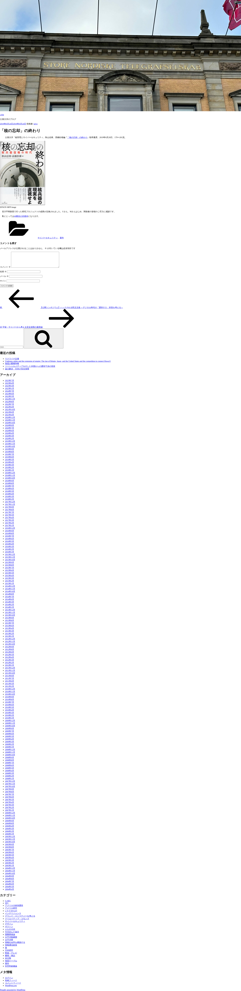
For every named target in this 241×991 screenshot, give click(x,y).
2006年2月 (9, 831)
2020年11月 (10, 420)
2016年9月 (9, 531)
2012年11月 (10, 641)
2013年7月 (9, 623)
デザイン (9, 924)
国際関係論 (10, 934)
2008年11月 (10, 752)
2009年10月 (10, 726)
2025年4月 (9, 383)
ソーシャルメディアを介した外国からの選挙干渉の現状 (30, 366)
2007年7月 (9, 794)
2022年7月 (9, 404)
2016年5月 (9, 541)
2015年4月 (9, 576)
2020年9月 (9, 425)
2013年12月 (10, 610)
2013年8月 (9, 620)
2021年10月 (10, 409)
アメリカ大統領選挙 (14, 905)
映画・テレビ (11, 953)
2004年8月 (9, 879)
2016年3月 (9, 547)
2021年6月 (9, 412)
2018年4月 (9, 494)
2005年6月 (9, 852)
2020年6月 (9, 431)
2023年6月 (9, 394)
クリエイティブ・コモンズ (17, 919)
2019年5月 (9, 460)
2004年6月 (9, 884)
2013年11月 (10, 612)
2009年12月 (10, 720)
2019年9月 (9, 449)
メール (4, 276)
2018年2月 (9, 499)
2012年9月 (9, 647)
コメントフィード (13, 983)
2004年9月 (9, 876)
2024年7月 (9, 391)
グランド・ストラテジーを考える (20, 916)
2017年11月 (10, 504)
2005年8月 (9, 847)
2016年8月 (9, 533)
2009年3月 (9, 742)
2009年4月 (9, 739)
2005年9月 (9, 844)
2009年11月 (10, 723)
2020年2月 (9, 438)
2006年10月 (10, 818)
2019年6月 (9, 457)
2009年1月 (9, 747)
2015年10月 (10, 560)
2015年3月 (9, 578)
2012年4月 (9, 657)
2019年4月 (9, 462)
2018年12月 (10, 473)
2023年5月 (9, 396)
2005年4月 (9, 858)
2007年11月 (10, 784)
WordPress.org (11, 985)
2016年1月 (9, 552)
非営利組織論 (11, 966)
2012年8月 (9, 649)
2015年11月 (10, 557)
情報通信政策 (11, 945)
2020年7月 (9, 428)
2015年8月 (9, 565)
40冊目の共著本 (21, 216)
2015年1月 (9, 583)
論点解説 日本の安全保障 (17, 369)
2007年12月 (10, 781)
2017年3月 (9, 520)
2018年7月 (9, 486)
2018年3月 (9, 496)
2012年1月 (9, 665)
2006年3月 (9, 829)
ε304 (2, 115)
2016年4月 (9, 544)
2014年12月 (10, 586)
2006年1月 (9, 834)
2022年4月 (9, 407)
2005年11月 (10, 839)
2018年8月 (9, 483)
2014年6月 (9, 599)
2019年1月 (9, 470)
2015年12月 (10, 554)
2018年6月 (9, 489)
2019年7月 (9, 454)
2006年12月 (10, 813)
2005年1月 (9, 865)
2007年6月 (9, 797)
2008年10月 (10, 755)
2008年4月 (9, 771)
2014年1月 (9, 607)
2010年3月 (9, 713)
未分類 (8, 958)
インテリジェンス (13, 913)
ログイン (9, 978)
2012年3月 (9, 660)
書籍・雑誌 (10, 955)
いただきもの (11, 911)
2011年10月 (10, 673)
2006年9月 (9, 821)
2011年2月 (9, 686)
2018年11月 (10, 475)
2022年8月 (9, 402)
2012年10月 (10, 644)
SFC (7, 903)
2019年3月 (9, 465)
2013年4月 (9, 628)
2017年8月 (9, 510)
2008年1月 (9, 778)
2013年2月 (9, 634)
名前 (3, 272)
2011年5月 (9, 684)
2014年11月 (10, 589)
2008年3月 (9, 773)
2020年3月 (9, 436)
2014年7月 (9, 597)
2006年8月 (9, 823)
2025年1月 (9, 388)
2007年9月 (9, 789)
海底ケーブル (11, 961)
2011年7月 (9, 678)
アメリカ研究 (11, 908)
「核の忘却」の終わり (77, 137)
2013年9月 (9, 618)
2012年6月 (9, 652)
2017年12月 (10, 502)
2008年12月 (10, 749)
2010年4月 (9, 710)
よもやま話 (10, 929)
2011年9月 (9, 676)
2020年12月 (10, 417)
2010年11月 (10, 691)
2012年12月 (10, 639)
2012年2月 (9, 663)
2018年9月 (9, 481)
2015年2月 (9, 581)
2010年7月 (9, 702)
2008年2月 (9, 776)
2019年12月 (10, 441)
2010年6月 (9, 705)
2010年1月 (9, 718)
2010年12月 (10, 689)
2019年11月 (10, 444)
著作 (62, 238)
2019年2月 (9, 467)
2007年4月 (9, 802)
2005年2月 (9, 863)
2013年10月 (10, 615)
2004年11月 (10, 871)
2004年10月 (10, 873)
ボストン (9, 926)
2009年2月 (9, 744)
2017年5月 (9, 515)
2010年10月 (10, 694)
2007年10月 (10, 786)
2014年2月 (9, 605)
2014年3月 (9, 602)
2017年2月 (9, 523)
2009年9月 (9, 728)
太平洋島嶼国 (11, 937)
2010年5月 (9, 707)
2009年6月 (9, 734)
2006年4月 (9, 826)
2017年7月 (9, 512)
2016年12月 (10, 528)
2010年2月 (9, 715)
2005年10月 (10, 842)
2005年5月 (9, 855)
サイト (3, 281)
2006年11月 (10, 815)
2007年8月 (9, 792)
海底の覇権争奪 (12, 364)
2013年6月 (9, 626)
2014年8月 (9, 594)
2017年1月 (9, 525)
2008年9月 (9, 757)
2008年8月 (9, 760)
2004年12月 (10, 868)
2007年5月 (9, 800)
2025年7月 (9, 380)
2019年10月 (10, 446)
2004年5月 (9, 887)
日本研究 (9, 950)
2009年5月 (9, 736)
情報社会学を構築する (15, 942)
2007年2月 (9, 807)
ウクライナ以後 (12, 359)
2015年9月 (9, 562)
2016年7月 (9, 536)
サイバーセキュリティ (48, 238)
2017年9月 (9, 507)
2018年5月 (9, 491)
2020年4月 (9, 433)
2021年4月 (9, 415)
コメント (5, 267)
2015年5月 (9, 573)
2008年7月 (9, 763)
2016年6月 (9, 539)
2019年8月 (9, 452)
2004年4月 (9, 889)
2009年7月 (9, 731)
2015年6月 (9, 570)
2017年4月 (9, 518)
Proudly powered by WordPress (12, 990)
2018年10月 (10, 478)
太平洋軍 (9, 940)
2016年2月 (9, 549)
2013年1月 (9, 636)
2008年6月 (9, 765)
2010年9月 (9, 697)
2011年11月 (10, 670)
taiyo (36, 124)
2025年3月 (9, 386)
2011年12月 (10, 668)
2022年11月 (10, 399)
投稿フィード (11, 980)
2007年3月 (9, 805)
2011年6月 (9, 681)
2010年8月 (9, 699)
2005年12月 (10, 836)
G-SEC (8, 901)
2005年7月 (9, 850)
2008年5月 (9, 768)
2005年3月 (9, 860)
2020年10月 (10, 423)
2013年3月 (9, 631)
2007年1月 (9, 810)
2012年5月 (9, 655)
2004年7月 (9, 881)
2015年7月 (9, 568)
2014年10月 (10, 591)
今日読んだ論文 (12, 932)
